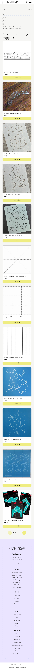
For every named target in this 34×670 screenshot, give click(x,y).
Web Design (11, 667)
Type (4, 14)
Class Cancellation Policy (17, 645)
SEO (17, 667)
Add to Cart (17, 77)
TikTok (17, 606)
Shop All (11, 26)
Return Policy (17, 642)
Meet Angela (17, 614)
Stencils (7, 24)
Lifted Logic (23, 667)
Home (4, 26)
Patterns (17, 623)
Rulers (6, 21)
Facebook (17, 595)
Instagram (17, 598)
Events (17, 651)
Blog (17, 617)
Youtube (17, 601)
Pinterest (17, 604)
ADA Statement (17, 654)
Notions (18, 26)
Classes (17, 626)
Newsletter (17, 639)
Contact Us (17, 636)
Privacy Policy (17, 648)
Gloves (7, 18)
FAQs (17, 633)
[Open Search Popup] (26, 2)
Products (17, 620)
